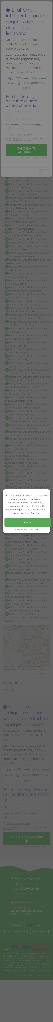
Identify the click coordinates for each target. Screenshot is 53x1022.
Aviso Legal (34, 529)
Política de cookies (21, 529)
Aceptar (28, 522)
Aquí (40, 506)
